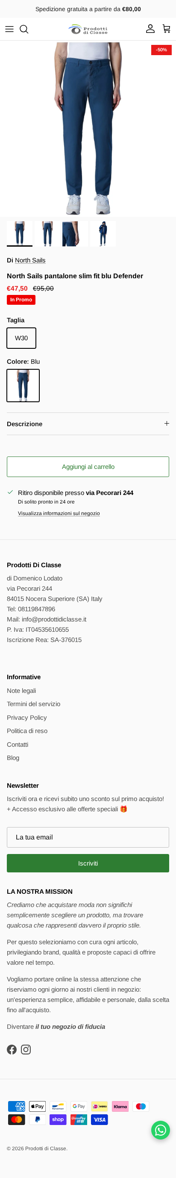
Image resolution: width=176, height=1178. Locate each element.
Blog (13, 757)
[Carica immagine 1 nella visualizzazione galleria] (88, 129)
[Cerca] (28, 29)
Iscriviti (88, 863)
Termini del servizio (33, 703)
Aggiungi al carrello (88, 466)
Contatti (17, 744)
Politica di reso (27, 730)
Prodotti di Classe (45, 1148)
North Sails (30, 260)
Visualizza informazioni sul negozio (59, 513)
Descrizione (24, 423)
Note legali (21, 690)
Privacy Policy (27, 717)
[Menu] (9, 29)
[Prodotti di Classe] (88, 29)
